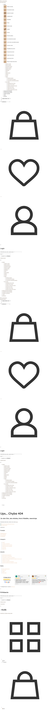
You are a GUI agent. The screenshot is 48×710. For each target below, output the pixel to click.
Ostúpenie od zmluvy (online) (8, 557)
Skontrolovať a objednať (4, 613)
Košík (3, 571)
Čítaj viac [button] (16, 583)
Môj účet (4, 570)
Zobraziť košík (10, 613)
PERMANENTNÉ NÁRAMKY (7, 546)
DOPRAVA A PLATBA (6, 560)
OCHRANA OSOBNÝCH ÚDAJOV (8, 561)
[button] (47, 580)
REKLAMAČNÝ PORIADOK (7, 556)
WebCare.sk (13, 586)
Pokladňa (4, 572)
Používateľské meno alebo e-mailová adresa (7, 595)
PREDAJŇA (4, 548)
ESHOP (3, 542)
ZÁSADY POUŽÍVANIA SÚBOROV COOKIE (9, 562)
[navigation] (24, 609)
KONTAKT (4, 547)
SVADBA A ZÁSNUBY (6, 543)
